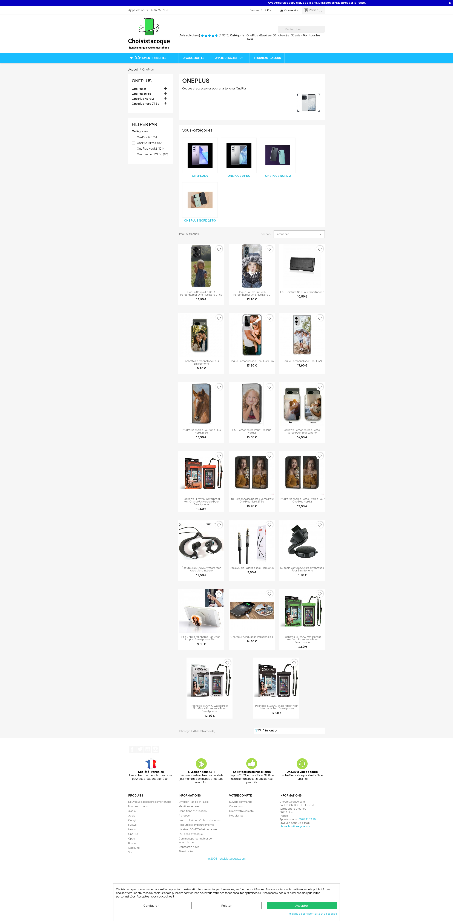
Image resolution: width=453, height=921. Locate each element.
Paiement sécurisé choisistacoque (200, 820)
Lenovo (132, 829)
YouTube (147, 749)
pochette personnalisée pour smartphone (201, 362)
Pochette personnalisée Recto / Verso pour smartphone (302, 431)
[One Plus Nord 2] (278, 155)
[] (323, 31)
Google (132, 820)
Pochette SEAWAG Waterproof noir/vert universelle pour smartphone (302, 639)
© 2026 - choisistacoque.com (226, 859)
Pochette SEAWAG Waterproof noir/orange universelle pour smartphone (201, 502)
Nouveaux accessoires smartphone (149, 801)
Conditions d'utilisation (193, 811)
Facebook (132, 749)
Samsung (134, 847)
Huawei (132, 824)
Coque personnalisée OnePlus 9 (302, 361)
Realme (132, 843)
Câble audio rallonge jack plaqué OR (252, 567)
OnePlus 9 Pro (141, 94)
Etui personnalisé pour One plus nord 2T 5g (201, 431)
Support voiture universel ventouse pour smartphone (302, 569)
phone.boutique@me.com (295, 826)
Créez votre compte (241, 811)
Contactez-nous (189, 847)
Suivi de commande (240, 801)
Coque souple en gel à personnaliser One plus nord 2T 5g (201, 293)
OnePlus (142, 81)
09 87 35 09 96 (159, 10)
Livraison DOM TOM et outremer (198, 829)
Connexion (236, 806)
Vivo (130, 852)
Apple (131, 815)
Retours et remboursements (196, 824)
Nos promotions (138, 806)
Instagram (155, 749)
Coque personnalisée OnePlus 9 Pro (252, 361)
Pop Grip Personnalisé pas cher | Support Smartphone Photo (201, 638)
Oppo (131, 838)
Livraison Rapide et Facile (194, 801)
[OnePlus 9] (200, 155)
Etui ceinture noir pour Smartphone (302, 292)
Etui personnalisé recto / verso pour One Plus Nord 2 (302, 500)
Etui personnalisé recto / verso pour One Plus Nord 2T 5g (252, 500)
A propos (184, 815)
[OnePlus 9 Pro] (239, 155)
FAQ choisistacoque (191, 834)
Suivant (271, 731)
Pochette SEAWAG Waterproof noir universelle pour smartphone (276, 707)
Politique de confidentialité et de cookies (312, 913)
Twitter (140, 749)
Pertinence (299, 234)
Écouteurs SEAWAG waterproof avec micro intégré (201, 569)
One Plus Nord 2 (143, 99)
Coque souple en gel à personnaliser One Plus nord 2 (251, 293)
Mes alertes (236, 815)
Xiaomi (132, 811)
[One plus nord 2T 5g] (200, 200)
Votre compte (240, 795)
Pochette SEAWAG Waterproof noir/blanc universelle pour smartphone (209, 708)
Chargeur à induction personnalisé (252, 636)
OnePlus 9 (139, 89)
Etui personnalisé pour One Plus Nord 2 (251, 431)
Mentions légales (189, 806)
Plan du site (186, 851)
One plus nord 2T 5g (145, 104)
